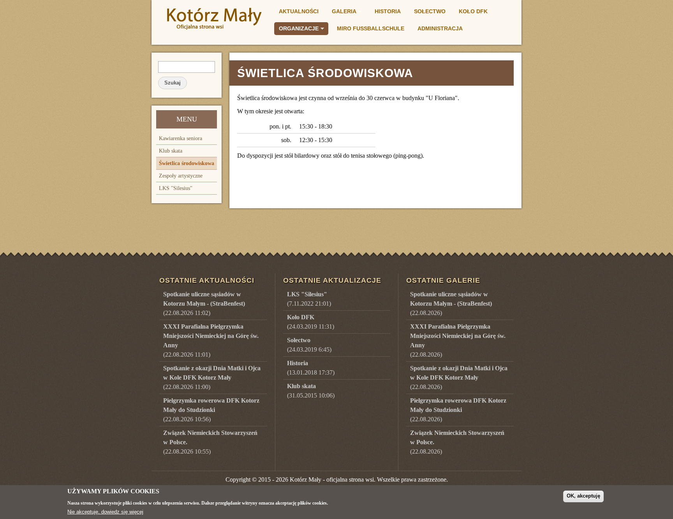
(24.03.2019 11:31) (310, 322)
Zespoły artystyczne (181, 176)
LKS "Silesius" (175, 188)
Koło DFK (473, 11)
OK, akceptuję (583, 496)
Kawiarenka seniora (180, 138)
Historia (388, 11)
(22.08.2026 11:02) (204, 303)
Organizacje (296, 29)
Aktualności (299, 11)
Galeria (341, 12)
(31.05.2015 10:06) (311, 391)
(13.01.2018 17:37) (311, 368)
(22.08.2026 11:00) (212, 377)
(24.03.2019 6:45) (309, 345)
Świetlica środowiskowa (186, 163)
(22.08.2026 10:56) (211, 409)
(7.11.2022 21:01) (309, 299)
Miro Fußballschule (370, 28)
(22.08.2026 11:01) (211, 340)
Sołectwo (430, 11)
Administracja (440, 28)
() (451, 303)
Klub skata (170, 151)
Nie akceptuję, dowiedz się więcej (105, 512)
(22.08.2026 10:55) (210, 442)
